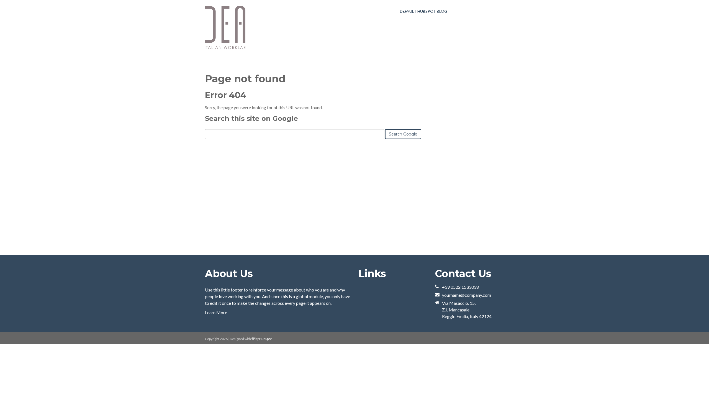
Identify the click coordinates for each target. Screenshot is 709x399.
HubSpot (265, 339)
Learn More (216, 312)
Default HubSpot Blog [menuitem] (423, 11)
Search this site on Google (251, 118)
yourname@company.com (466, 295)
